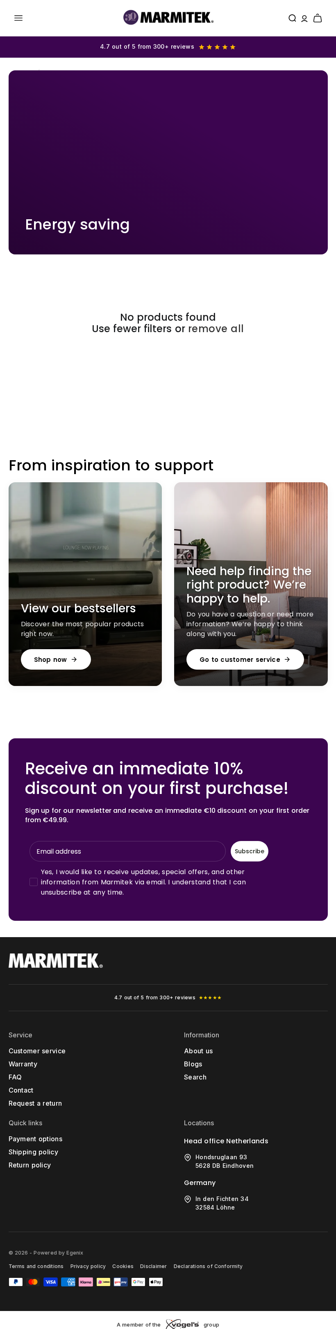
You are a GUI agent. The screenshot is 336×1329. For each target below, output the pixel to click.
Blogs (193, 1064)
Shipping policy (34, 1152)
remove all (216, 329)
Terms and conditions (36, 1266)
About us (198, 1051)
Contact (21, 1090)
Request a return (35, 1103)
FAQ (15, 1077)
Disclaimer (153, 1266)
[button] (18, 18)
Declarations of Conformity (208, 1266)
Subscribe (249, 851)
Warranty (23, 1064)
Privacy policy (88, 1266)
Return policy (30, 1165)
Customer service (37, 1051)
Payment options (36, 1139)
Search (195, 1077)
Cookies (123, 1266)
